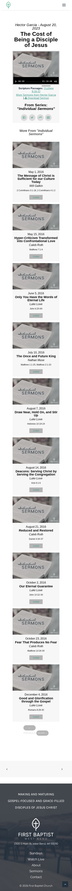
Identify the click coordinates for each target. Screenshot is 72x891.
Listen (36, 197)
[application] (36, 80)
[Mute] (55, 81)
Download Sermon (38, 98)
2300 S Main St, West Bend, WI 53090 (36, 844)
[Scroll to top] (65, 884)
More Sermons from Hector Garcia (36, 94)
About (36, 865)
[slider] (33, 81)
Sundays (36, 853)
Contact (36, 877)
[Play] (15, 81)
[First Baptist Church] (8, 5)
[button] (64, 5)
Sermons (36, 871)
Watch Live (36, 859)
